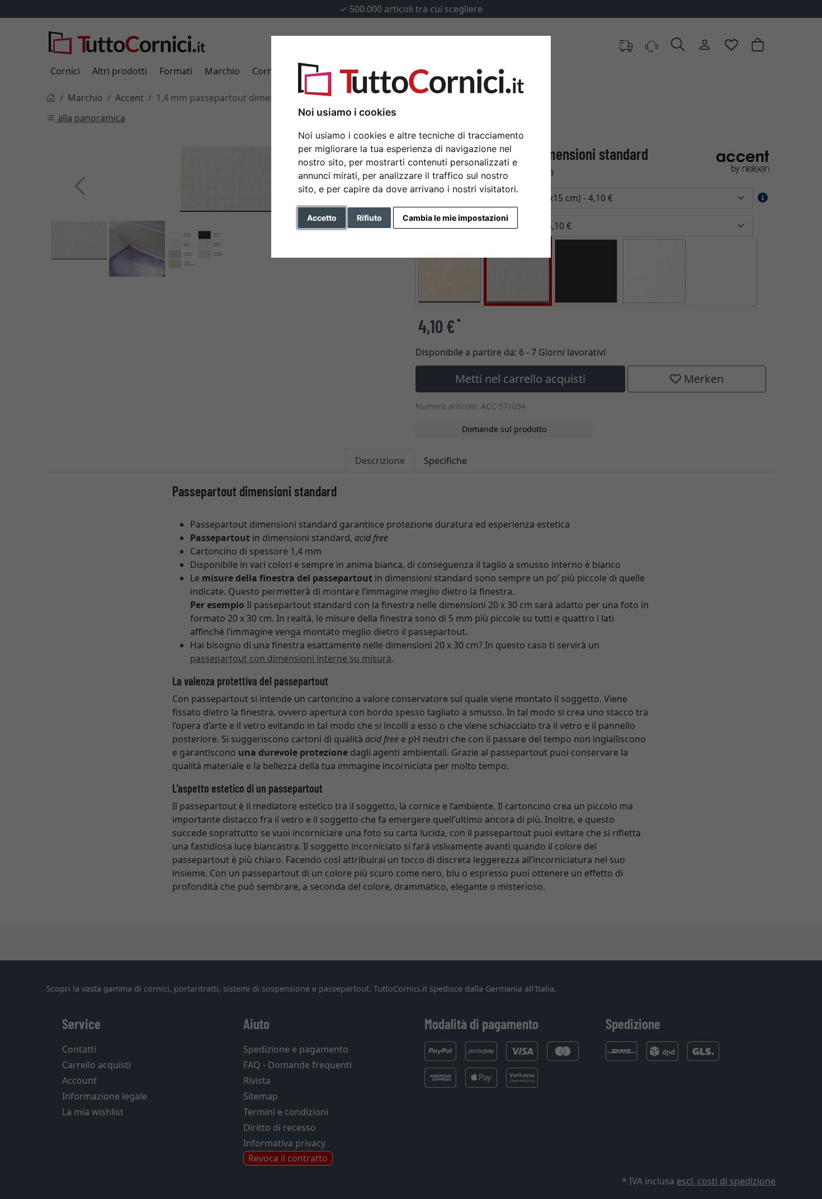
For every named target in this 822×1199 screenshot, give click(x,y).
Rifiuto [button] (369, 217)
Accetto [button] (322, 217)
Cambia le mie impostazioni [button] (455, 217)
